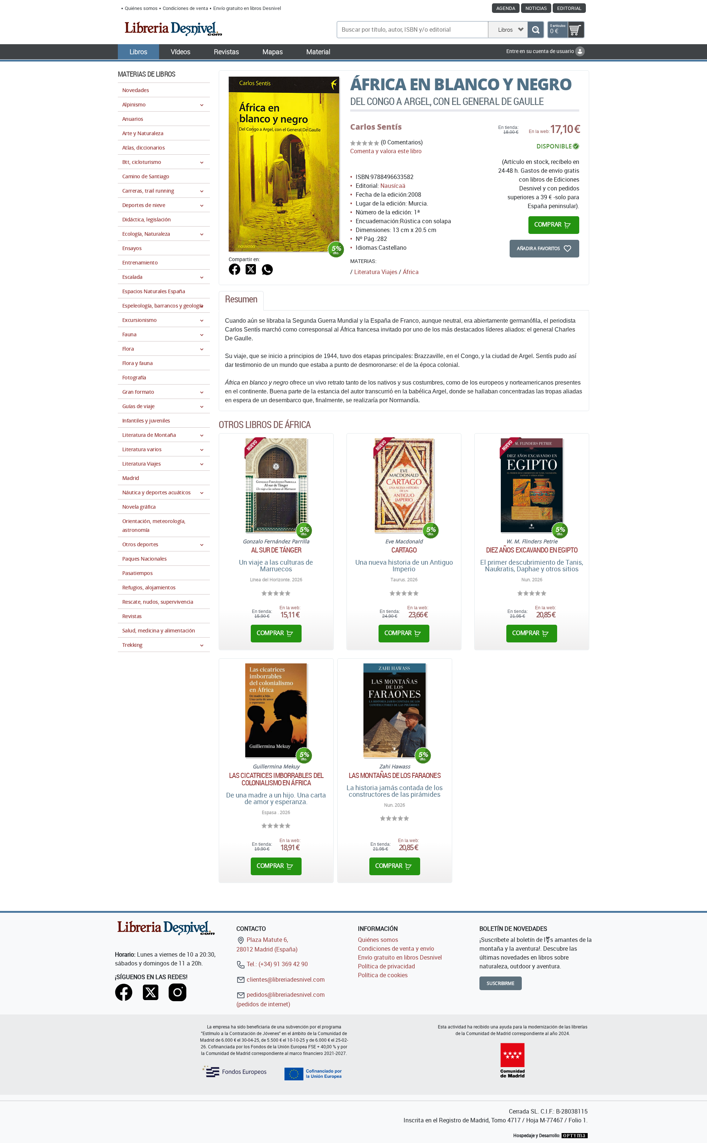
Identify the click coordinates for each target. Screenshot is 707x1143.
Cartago (404, 550)
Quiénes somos (141, 8)
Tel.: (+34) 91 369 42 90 (276, 964)
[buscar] (536, 30)
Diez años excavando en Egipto (532, 550)
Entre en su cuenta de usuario (540, 51)
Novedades (135, 90)
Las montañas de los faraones (395, 775)
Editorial (569, 8)
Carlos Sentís (376, 126)
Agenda (505, 8)
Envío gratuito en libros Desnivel (247, 8)
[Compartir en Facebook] (234, 268)
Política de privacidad (386, 966)
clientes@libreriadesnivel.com (285, 979)
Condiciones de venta (185, 8)
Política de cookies (383, 975)
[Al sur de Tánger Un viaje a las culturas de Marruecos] (276, 485)
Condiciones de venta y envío (396, 948)
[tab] (241, 301)
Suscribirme (500, 983)
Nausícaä (392, 186)
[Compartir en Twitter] (251, 268)
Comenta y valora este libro (386, 151)
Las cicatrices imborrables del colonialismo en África (276, 779)
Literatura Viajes (375, 272)
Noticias (536, 8)
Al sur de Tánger (276, 550)
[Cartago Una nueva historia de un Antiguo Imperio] (404, 485)
